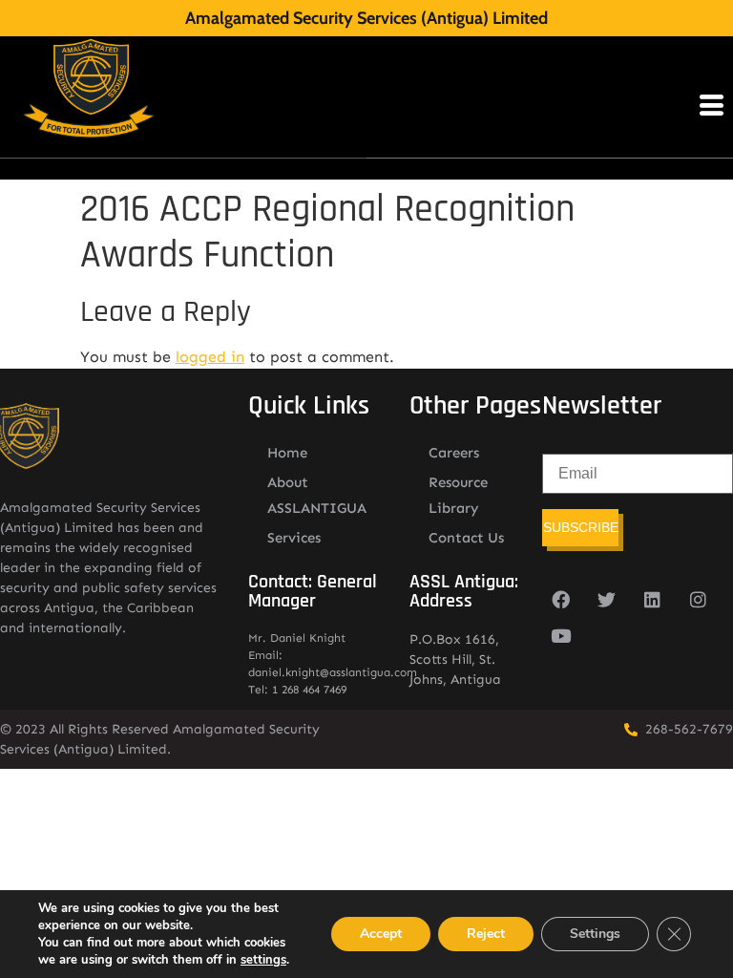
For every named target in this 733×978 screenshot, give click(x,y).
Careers (454, 452)
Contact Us (466, 537)
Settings (595, 934)
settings (263, 959)
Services (294, 537)
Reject (486, 934)
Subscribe (580, 527)
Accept (381, 934)
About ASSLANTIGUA (316, 495)
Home (287, 452)
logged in (210, 357)
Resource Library (458, 495)
